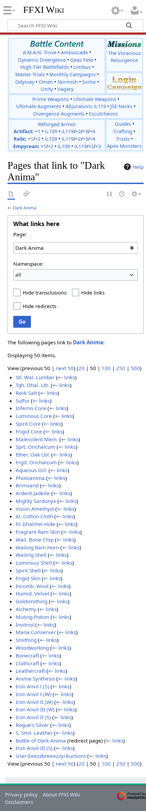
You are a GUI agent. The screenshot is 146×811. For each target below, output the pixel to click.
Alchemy (26, 609)
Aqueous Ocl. (31, 470)
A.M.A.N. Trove (39, 52)
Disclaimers (19, 801)
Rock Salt (26, 392)
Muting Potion (32, 616)
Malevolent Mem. (37, 439)
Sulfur (23, 400)
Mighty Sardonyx (36, 501)
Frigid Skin (28, 578)
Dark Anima (24, 208)
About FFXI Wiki (61, 794)
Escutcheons (103, 113)
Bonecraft (27, 655)
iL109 (51, 131)
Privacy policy (21, 794)
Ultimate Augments (38, 106)
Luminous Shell (34, 562)
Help (138, 166)
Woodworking (32, 647)
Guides (123, 124)
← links (66, 377)
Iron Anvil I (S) (32, 686)
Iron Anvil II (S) (33, 717)
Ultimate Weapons (94, 99)
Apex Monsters (124, 146)
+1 (37, 131)
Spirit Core (28, 423)
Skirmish (67, 82)
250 (120, 368)
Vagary (65, 89)
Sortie (89, 82)
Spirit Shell (28, 570)
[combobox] (75, 248)
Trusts (123, 139)
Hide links (93, 292)
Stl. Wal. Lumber (35, 377)
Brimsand (27, 485)
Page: (20, 234)
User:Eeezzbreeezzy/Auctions (51, 755)
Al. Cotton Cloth (34, 516)
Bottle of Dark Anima (41, 740)
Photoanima (30, 477)
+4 (92, 131)
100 (106, 368)
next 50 (65, 368)
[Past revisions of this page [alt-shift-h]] (122, 194)
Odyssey (24, 82)
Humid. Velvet (32, 593)
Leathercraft (30, 670)
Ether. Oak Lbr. (33, 454)
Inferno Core (31, 408)
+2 (78, 131)
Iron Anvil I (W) (33, 694)
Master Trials (30, 74)
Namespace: (28, 263)
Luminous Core (34, 415)
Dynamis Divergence (42, 60)
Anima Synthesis (35, 678)
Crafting (122, 131)
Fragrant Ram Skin (38, 531)
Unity (47, 89)
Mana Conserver (36, 632)
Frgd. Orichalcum (36, 462)
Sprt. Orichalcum (35, 446)
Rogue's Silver (32, 725)
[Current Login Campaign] (124, 79)
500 (135, 368)
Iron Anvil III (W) (35, 709)
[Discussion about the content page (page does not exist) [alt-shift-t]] (26, 194)
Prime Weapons (50, 99)
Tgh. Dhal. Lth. (33, 385)
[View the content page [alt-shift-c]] (11, 194)
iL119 (67, 131)
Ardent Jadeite (33, 493)
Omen (46, 82)
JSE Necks (121, 106)
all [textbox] (18, 274)
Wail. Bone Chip (35, 539)
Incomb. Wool (32, 586)
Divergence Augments (59, 113)
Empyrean (25, 146)
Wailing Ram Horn (37, 547)
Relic (19, 139)
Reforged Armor (57, 124)
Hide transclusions (45, 292)
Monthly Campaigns (72, 74)
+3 (85, 131)
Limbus (82, 67)
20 (81, 368)
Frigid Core (29, 431)
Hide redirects (39, 306)
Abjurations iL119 (86, 106)
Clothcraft (27, 663)
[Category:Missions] (124, 44)
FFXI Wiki (43, 10)
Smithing (26, 639)
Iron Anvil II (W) (34, 701)
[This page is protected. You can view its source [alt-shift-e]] (109, 194)
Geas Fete (81, 60)
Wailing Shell (31, 554)
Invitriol (25, 624)
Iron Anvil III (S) (34, 748)
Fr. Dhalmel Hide (35, 524)
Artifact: (24, 131)
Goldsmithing (32, 601)
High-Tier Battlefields (44, 67)
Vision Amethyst (35, 508)
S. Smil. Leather (34, 732)
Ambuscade (74, 52)
